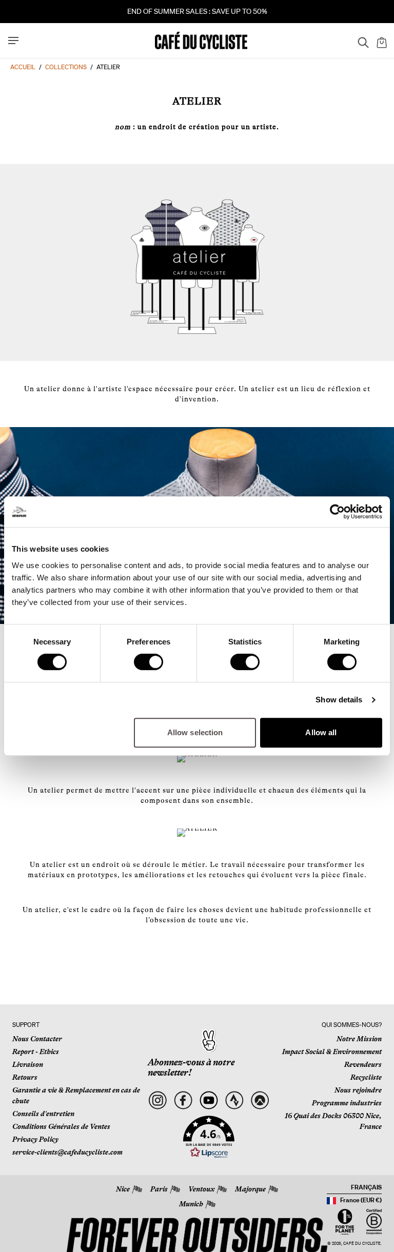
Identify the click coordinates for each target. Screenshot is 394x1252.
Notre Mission (359, 1039)
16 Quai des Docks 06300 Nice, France (333, 1121)
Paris (159, 1189)
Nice (123, 1189)
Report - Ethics (35, 1051)
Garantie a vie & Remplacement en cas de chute (76, 1095)
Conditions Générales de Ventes (61, 1126)
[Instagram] (158, 1100)
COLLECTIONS (66, 67)
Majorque (250, 1189)
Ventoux (201, 1189)
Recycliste (366, 1077)
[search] (360, 40)
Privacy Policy (35, 1139)
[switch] (148, 662)
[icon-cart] (380, 40)
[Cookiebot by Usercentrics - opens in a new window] (337, 511)
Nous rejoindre (358, 1090)
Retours (24, 1077)
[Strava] (235, 1100)
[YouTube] (209, 1100)
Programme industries (347, 1103)
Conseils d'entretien (43, 1113)
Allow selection (195, 732)
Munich (191, 1204)
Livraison (27, 1064)
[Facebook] (183, 1100)
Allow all (321, 732)
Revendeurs (363, 1064)
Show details (339, 699)
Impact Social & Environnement (332, 1051)
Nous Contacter (37, 1039)
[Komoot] (260, 1100)
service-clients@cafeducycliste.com (67, 1152)
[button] (209, 1137)
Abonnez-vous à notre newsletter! (191, 1067)
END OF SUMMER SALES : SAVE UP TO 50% (197, 11)
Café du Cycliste (362, 1243)
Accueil (22, 67)
